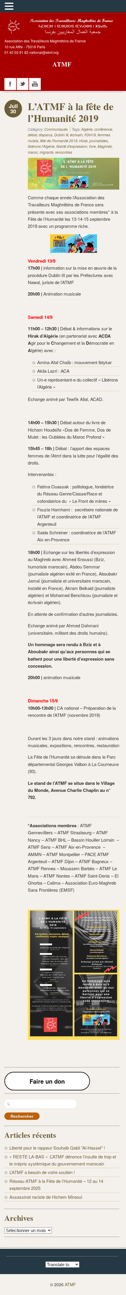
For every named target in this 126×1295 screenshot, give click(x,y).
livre (92, 146)
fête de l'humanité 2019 (58, 140)
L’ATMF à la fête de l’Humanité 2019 (70, 112)
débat (32, 134)
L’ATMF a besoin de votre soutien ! (42, 1172)
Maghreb (105, 146)
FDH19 (90, 134)
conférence (103, 129)
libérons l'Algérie (41, 146)
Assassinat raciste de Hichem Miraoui (45, 1197)
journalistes (98, 140)
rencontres (63, 152)
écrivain (76, 134)
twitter (22, 84)
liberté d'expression (71, 146)
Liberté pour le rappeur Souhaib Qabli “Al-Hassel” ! (57, 1148)
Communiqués (56, 129)
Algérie (87, 129)
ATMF (61, 64)
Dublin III (61, 134)
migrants (46, 152)
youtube (35, 84)
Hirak (83, 140)
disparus (45, 134)
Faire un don (47, 1081)
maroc (33, 152)
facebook (10, 84)
